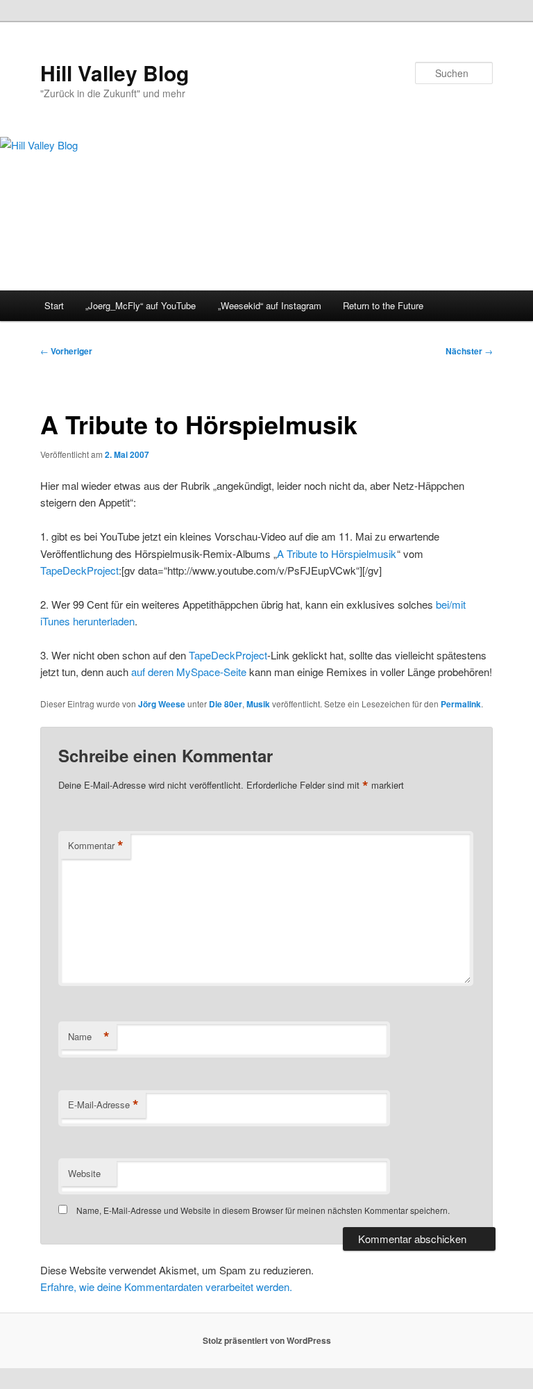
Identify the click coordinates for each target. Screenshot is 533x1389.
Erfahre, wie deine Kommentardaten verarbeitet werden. (166, 1286)
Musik (258, 704)
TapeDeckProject (79, 570)
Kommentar (96, 846)
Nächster (469, 351)
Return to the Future (383, 305)
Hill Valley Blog (114, 73)
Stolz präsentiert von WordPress (267, 1340)
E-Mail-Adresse (103, 1105)
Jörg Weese (161, 704)
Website (84, 1173)
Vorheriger (66, 351)
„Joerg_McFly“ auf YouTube (140, 305)
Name (89, 1037)
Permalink (461, 704)
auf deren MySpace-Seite (188, 671)
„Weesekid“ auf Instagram (269, 305)
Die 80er (225, 704)
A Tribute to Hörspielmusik (336, 553)
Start (54, 305)
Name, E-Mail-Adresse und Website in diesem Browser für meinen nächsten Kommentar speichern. (263, 1210)
